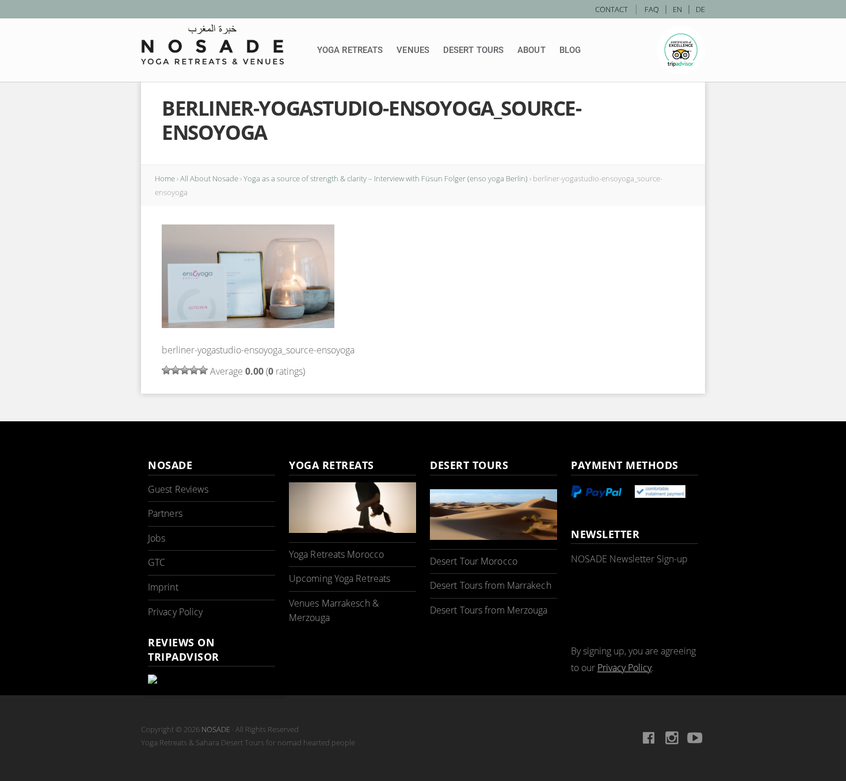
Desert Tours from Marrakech (490, 585)
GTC (156, 562)
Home (165, 178)
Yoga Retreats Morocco (336, 554)
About (531, 50)
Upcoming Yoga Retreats (339, 578)
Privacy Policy (175, 611)
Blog (570, 50)
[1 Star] (166, 370)
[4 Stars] (194, 370)
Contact (611, 9)
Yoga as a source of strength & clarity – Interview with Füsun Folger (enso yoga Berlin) (385, 178)
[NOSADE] (212, 44)
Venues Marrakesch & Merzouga (334, 610)
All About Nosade (209, 178)
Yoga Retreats (350, 50)
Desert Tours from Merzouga (489, 610)
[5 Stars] (203, 370)
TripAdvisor (681, 50)
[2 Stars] (175, 370)
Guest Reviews (178, 489)
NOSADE (215, 729)
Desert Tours (473, 50)
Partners (165, 513)
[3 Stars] (184, 370)
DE (700, 9)
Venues (413, 50)
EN (677, 9)
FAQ (652, 9)
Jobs (156, 538)
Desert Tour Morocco (473, 561)
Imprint (163, 587)
